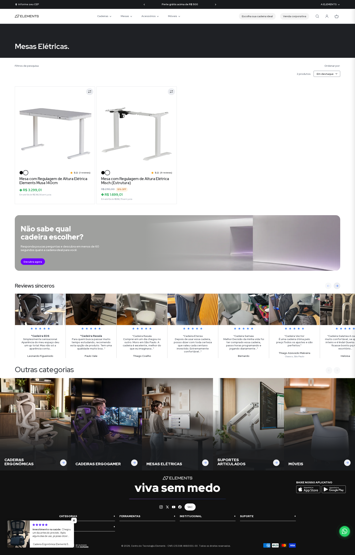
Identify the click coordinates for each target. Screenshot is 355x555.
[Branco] (26, 173)
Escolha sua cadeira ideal (257, 16)
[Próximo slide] (337, 370)
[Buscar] (317, 16)
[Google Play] (334, 493)
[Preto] (21, 173)
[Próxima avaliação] (337, 286)
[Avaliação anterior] (328, 286)
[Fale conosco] (344, 531)
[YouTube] (173, 507)
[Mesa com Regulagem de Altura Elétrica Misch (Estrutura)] (137, 127)
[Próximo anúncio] (215, 4)
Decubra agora (33, 261)
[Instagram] (161, 507)
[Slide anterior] (329, 370)
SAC (190, 507)
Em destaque (325, 74)
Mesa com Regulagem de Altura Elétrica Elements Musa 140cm (53, 180)
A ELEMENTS (329, 4)
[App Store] (308, 493)
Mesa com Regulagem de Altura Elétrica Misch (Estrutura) (135, 180)
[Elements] (27, 16)
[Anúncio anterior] (144, 4)
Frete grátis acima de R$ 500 (180, 4)
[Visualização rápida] (22, 161)
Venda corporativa (294, 16)
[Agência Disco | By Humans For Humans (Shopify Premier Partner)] (74, 546)
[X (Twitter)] (167, 507)
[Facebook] (180, 507)
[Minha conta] (327, 16)
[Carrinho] (336, 16)
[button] (74, 520)
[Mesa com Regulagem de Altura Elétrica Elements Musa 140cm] (55, 127)
